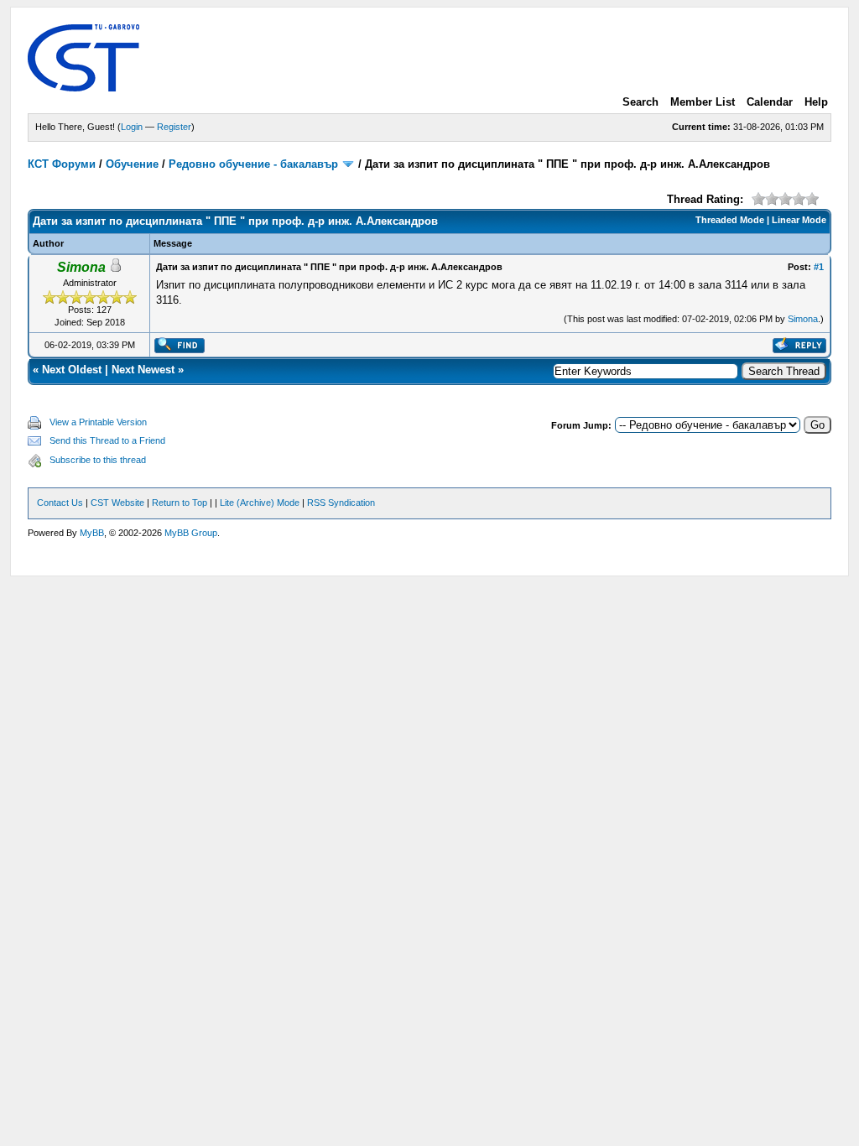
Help (816, 102)
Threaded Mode (729, 220)
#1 (819, 267)
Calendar (770, 102)
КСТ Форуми (62, 164)
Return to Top (179, 502)
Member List (702, 102)
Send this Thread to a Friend (107, 440)
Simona (803, 319)
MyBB (92, 533)
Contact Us (60, 502)
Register (174, 127)
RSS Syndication (341, 502)
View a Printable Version (98, 422)
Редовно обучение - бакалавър (253, 164)
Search (640, 102)
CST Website (117, 502)
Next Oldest (72, 369)
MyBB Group (190, 533)
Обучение (132, 164)
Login (132, 127)
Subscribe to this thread (97, 460)
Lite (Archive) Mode (259, 502)
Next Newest (143, 369)
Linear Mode (799, 220)
